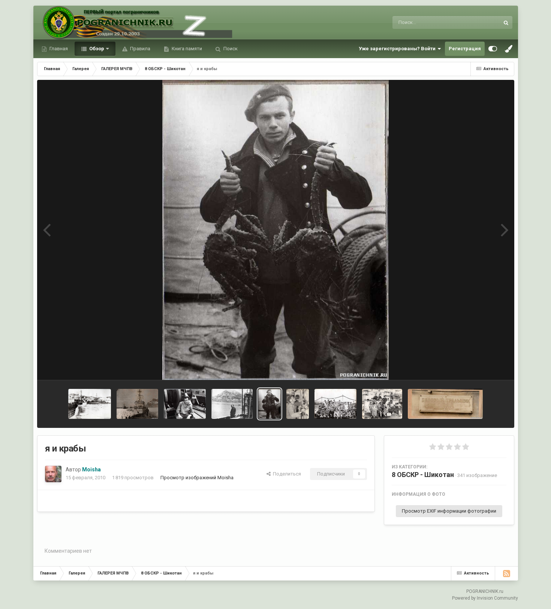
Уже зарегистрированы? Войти (398, 48)
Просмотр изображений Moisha (197, 477)
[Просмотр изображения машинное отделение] (297, 404)
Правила (139, 48)
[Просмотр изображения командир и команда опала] (335, 404)
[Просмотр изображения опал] (445, 404)
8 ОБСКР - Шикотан (423, 474)
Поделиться (286, 474)
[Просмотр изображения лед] (137, 404)
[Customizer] (493, 49)
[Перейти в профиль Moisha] (53, 474)
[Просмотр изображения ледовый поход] (89, 404)
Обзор (96, 48)
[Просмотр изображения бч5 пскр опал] (382, 404)
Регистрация (465, 48)
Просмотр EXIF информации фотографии (449, 511)
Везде (482, 22)
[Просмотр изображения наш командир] (232, 404)
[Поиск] (506, 22)
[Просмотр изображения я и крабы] (269, 404)
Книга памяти (186, 48)
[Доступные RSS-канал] (506, 573)
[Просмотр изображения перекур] (185, 404)
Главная (58, 48)
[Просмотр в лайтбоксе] (275, 230)
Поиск (230, 48)
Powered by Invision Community (485, 598)
